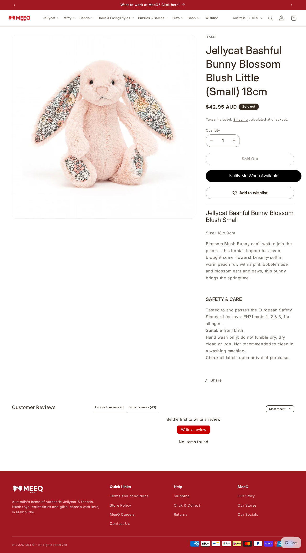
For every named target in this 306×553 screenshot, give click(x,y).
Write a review (193, 429)
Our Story (246, 496)
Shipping (240, 119)
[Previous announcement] (14, 5)
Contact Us (120, 523)
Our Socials (248, 514)
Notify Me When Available (253, 175)
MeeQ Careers (122, 514)
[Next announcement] (291, 5)
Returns (181, 514)
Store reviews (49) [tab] (142, 407)
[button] (51, 18)
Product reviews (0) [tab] (110, 407)
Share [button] (216, 380)
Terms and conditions (129, 496)
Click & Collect (187, 505)
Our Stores (247, 505)
